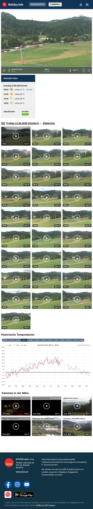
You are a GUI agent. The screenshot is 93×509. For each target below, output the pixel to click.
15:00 (62, 340)
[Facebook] (8, 484)
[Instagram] (17, 484)
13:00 (49, 340)
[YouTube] (26, 484)
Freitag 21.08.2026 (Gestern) (22, 123)
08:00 (18, 340)
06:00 (5, 340)
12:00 (43, 340)
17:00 (75, 340)
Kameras (55, 4)
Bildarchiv (49, 123)
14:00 (56, 340)
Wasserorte (37, 4)
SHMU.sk (40, 505)
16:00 (68, 340)
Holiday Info (10, 3)
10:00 (30, 340)
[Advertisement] (64, 96)
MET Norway (50, 505)
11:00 (37, 340)
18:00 (81, 340)
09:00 (24, 340)
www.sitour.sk (22, 472)
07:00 (11, 340)
